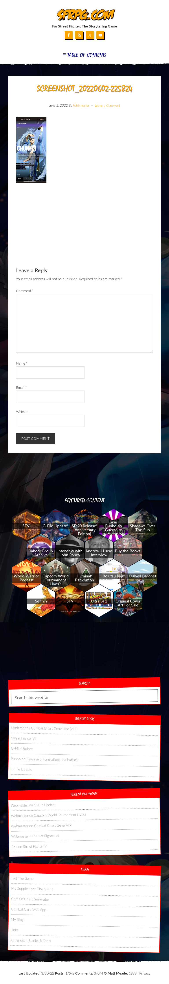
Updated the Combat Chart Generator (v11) (44, 728)
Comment (24, 291)
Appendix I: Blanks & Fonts (31, 940)
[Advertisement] (84, 221)
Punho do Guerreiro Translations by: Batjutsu (45, 759)
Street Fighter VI (23, 738)
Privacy (145, 973)
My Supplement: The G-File (32, 889)
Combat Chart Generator (53, 825)
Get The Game (23, 878)
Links (14, 930)
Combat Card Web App (28, 909)
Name (22, 363)
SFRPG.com (85, 15)
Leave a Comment (107, 105)
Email (21, 387)
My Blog (17, 919)
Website (22, 412)
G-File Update (22, 749)
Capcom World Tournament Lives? (60, 815)
